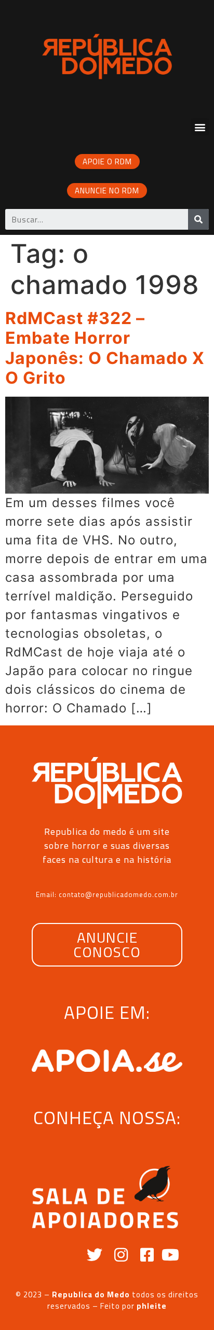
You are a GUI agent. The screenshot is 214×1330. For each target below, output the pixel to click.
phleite (152, 1306)
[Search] (198, 219)
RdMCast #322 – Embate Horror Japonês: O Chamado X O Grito (105, 348)
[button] (200, 126)
